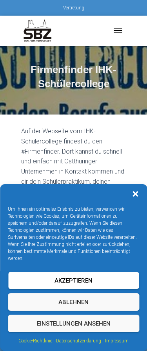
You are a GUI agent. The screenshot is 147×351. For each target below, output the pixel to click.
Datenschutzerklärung (78, 341)
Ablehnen (73, 302)
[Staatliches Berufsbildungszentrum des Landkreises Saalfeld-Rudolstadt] (40, 31)
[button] (135, 194)
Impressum (117, 341)
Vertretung (73, 8)
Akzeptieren (73, 280)
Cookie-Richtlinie (35, 341)
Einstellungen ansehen (74, 323)
